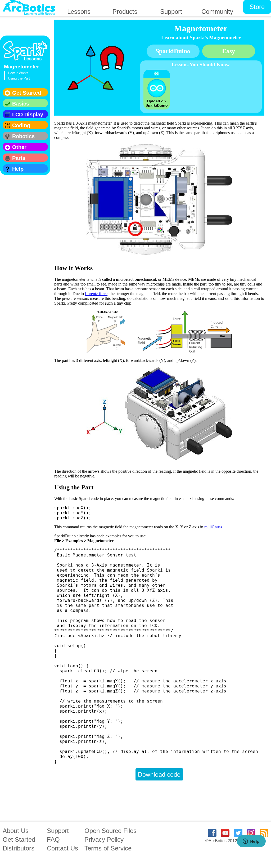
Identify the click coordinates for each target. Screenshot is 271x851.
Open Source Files (110, 830)
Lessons (79, 11)
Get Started (19, 839)
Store (257, 6)
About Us (16, 830)
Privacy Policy (104, 839)
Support (58, 830)
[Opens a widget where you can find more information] (251, 841)
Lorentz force (96, 293)
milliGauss (213, 527)
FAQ (53, 839)
